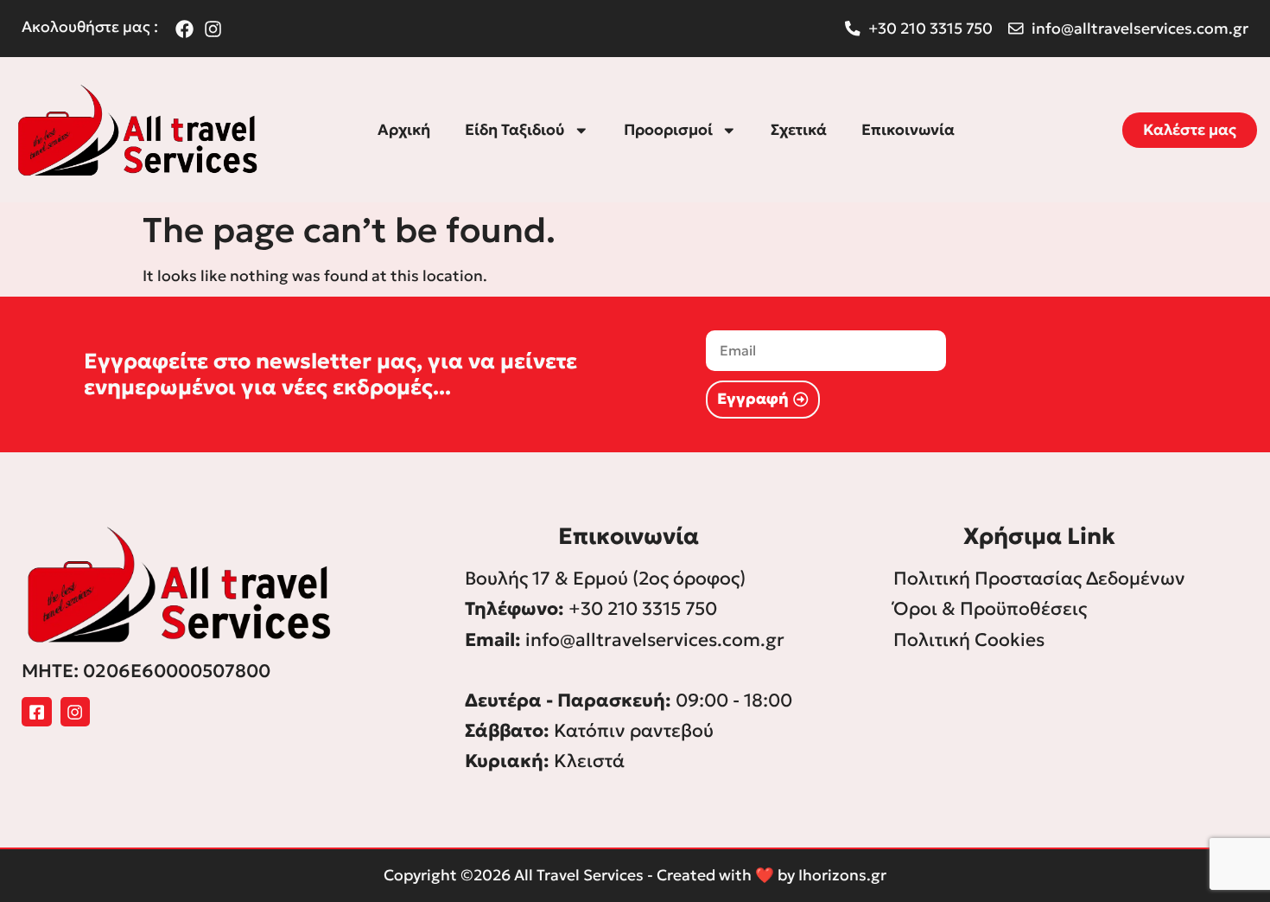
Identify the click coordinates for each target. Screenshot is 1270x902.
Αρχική (404, 129)
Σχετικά (799, 129)
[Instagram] (75, 712)
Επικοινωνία (908, 129)
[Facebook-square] (37, 712)
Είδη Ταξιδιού (515, 129)
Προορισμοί (668, 129)
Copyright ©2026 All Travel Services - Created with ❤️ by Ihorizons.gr (635, 875)
